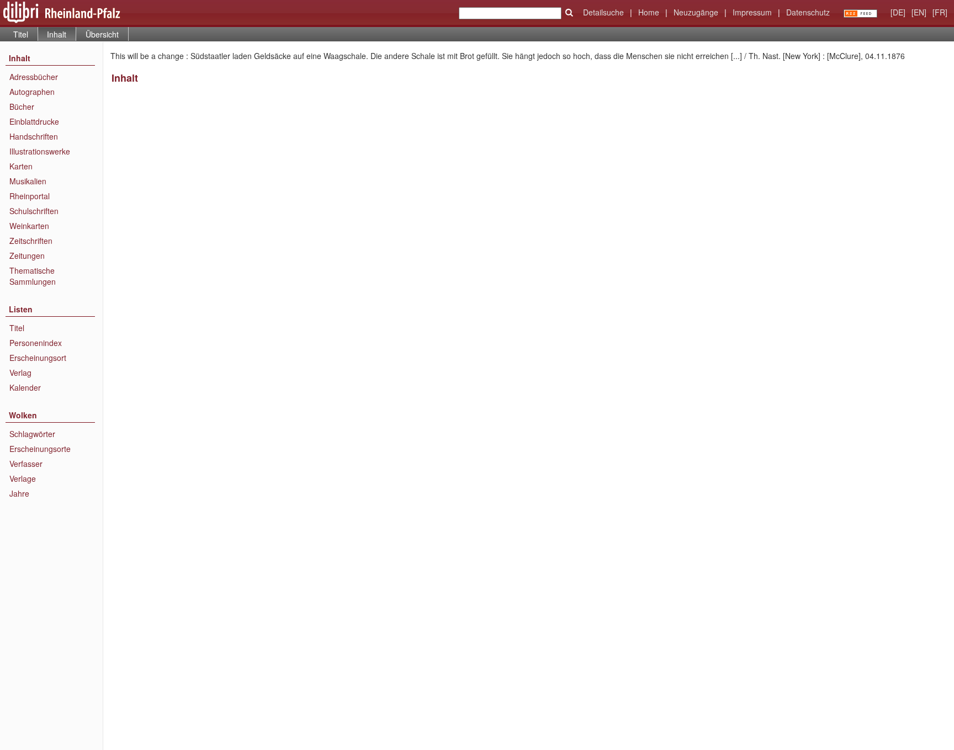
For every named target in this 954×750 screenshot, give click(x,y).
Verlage (22, 478)
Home (648, 12)
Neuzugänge (696, 12)
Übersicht (102, 34)
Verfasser (26, 463)
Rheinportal (29, 195)
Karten (21, 166)
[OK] (569, 12)
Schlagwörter (32, 433)
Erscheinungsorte (40, 448)
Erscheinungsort (37, 357)
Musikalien (27, 181)
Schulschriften (34, 210)
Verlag (20, 372)
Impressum (752, 12)
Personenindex (35, 342)
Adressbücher (33, 76)
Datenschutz (808, 12)
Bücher (21, 106)
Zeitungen (27, 255)
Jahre (19, 493)
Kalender (25, 387)
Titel (20, 34)
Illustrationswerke (39, 151)
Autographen (32, 91)
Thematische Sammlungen (32, 276)
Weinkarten (29, 225)
